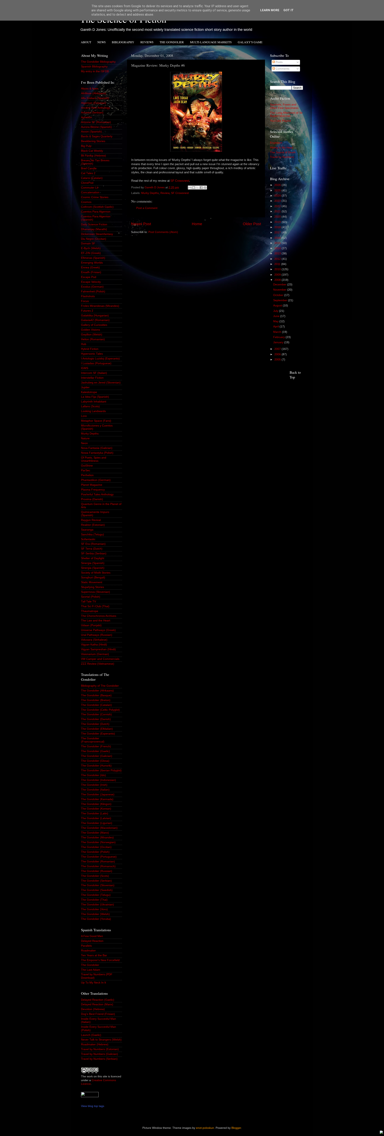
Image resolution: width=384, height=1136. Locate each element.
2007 (278, 348)
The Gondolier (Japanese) (97, 794)
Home (197, 224)
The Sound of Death (283, 152)
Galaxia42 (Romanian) (95, 320)
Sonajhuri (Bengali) (93, 577)
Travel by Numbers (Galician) (99, 1054)
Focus (85, 301)
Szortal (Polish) (90, 596)
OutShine (87, 465)
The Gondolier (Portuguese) (99, 856)
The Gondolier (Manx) (95, 832)
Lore (84, 415)
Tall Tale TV (88, 601)
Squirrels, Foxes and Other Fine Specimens (284, 106)
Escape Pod (88, 277)
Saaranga (87, 529)
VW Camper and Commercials (100, 658)
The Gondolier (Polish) (95, 851)
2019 (278, 222)
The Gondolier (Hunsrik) (96, 765)
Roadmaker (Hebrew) (94, 1044)
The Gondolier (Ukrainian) (97, 904)
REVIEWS (146, 42)
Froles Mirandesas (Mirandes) (100, 305)
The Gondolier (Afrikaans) (97, 690)
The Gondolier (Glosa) (95, 760)
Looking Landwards (93, 411)
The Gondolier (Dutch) (95, 724)
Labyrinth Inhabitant (93, 401)
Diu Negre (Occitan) (93, 238)
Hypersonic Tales (92, 353)
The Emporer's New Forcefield (100, 960)
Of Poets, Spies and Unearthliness (93, 459)
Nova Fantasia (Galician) (96, 448)
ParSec (85, 470)
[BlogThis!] (194, 188)
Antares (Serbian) (92, 112)
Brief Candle (89, 168)
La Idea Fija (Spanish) (95, 396)
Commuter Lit (89, 187)
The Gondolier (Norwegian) (98, 842)
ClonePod (87, 182)
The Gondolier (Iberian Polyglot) (101, 770)
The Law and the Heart (95, 620)
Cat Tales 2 (88, 173)
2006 (278, 354)
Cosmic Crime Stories (94, 197)
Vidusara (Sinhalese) (94, 639)
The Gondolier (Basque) (96, 695)
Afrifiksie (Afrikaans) (93, 93)
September (280, 300)
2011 (277, 264)
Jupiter (85, 387)
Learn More (269, 10)
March (277, 331)
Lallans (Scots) (90, 406)
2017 (278, 232)
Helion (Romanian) (93, 339)
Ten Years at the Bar (94, 955)
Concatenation (90, 192)
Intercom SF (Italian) (94, 372)
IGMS (84, 368)
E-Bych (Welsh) (91, 248)
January (278, 342)
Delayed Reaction (92, 940)
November (280, 289)
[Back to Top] (381, 1133)
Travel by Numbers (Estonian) (100, 1049)
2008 (278, 279)
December (280, 284)
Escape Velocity (91, 281)
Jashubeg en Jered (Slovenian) (101, 382)
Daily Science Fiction (94, 224)
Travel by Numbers (282, 157)
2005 (278, 359)
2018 (278, 227)
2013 (278, 253)
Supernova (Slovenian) (95, 591)
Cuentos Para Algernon (95, 211)
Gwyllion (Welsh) (91, 334)
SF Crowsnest (179, 180)
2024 (278, 195)
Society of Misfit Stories (95, 572)
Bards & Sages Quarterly (96, 136)
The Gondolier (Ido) (93, 775)
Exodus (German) (92, 286)
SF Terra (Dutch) (91, 548)
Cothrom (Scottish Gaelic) (97, 206)
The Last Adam (90, 969)
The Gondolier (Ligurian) (96, 823)
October (278, 295)
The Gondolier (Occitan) (96, 847)
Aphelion (86, 117)
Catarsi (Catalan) (92, 178)
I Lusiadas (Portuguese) (96, 363)
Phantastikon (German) (96, 480)
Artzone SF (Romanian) (96, 122)
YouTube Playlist (280, 120)
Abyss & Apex (89, 88)
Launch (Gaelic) (91, 1035)
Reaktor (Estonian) (93, 524)
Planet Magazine (91, 484)
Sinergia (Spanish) (92, 563)
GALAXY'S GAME (250, 42)
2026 (278, 185)
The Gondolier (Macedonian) (99, 827)
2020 (278, 216)
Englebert (276, 142)
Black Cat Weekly (92, 150)
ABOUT (86, 42)
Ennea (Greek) (90, 267)
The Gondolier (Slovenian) (97, 885)
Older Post (252, 224)
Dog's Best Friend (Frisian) (98, 1014)
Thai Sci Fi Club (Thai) (95, 606)
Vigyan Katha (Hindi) (94, 644)
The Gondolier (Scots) (95, 875)
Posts (279, 62)
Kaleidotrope (89, 392)
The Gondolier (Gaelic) (95, 751)
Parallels (86, 945)
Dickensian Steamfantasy (97, 234)
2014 (278, 248)
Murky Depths (150, 193)
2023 (278, 200)
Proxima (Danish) (92, 499)
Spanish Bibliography (94, 66)
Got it (288, 10)
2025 (278, 190)
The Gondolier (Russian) (96, 871)
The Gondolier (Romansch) (98, 866)
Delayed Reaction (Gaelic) (97, 999)
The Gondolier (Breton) (95, 700)
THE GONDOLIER (172, 42)
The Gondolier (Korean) (96, 808)
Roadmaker (88, 950)
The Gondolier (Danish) (96, 719)
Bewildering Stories (93, 141)
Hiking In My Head (281, 147)
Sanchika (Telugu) (92, 534)
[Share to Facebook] (201, 188)
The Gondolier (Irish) (94, 784)
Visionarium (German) (95, 654)
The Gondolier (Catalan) (96, 704)
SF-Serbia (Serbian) (93, 553)
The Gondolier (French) (96, 746)
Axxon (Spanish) (91, 131)
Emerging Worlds (92, 262)
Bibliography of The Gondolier (100, 685)
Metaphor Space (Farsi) (96, 420)
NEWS (101, 42)
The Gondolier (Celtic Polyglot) (100, 709)
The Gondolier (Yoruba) (96, 918)
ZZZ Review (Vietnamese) (97, 663)
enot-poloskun (205, 1127)
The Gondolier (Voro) (94, 909)
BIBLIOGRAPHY (123, 42)
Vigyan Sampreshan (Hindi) (98, 649)
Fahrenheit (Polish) (93, 291)
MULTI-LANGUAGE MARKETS (211, 42)
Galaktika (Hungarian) (95, 315)
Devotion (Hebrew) (93, 1009)
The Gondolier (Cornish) (96, 714)
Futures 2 (87, 310)
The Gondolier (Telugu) (96, 894)
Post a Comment (146, 208)
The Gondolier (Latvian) (96, 818)
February (279, 337)
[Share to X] (197, 188)
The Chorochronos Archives (98, 615)
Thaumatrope (89, 611)
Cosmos (86, 202)
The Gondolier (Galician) (96, 756)
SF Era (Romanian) (93, 543)
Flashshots (88, 296)
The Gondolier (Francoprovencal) (92, 740)
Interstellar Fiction (92, 377)
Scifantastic (88, 539)
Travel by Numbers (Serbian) (99, 1058)
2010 (278, 269)
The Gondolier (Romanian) (98, 861)
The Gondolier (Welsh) (95, 914)
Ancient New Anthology (95, 107)
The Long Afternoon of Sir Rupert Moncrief (286, 114)
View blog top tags (92, 1106)
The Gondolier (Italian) (95, 789)
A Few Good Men (92, 936)
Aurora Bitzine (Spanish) (96, 126)
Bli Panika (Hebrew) (93, 155)
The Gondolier (90, 964)
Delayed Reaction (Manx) (97, 1004)
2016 (278, 237)
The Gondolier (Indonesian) (98, 780)
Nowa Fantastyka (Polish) (97, 452)
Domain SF (88, 243)
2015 (278, 243)
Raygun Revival (91, 520)
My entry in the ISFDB (95, 71)
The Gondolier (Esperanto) (98, 733)
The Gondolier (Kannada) (97, 799)
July (276, 310)
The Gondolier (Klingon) (96, 804)
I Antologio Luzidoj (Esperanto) (100, 358)
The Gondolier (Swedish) (97, 890)
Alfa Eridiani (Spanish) (95, 98)
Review (164, 193)
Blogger (236, 1127)
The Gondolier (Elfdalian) (97, 728)
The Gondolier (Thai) (94, 899)
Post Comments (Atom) (163, 232)
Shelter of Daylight (92, 558)
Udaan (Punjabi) (91, 625)
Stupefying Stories (92, 587)
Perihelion (87, 475)
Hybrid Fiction (89, 348)
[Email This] (190, 188)
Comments (282, 68)
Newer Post (141, 224)
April (276, 326)
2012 (278, 258)
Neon (84, 443)
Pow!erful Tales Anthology (97, 494)
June (276, 316)
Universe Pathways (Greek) (98, 630)
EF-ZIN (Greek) (91, 253)
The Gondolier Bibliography (98, 61)
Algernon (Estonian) (93, 102)
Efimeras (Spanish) (93, 257)
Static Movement (91, 582)
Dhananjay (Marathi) (94, 229)
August (278, 305)
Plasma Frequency (93, 489)
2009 (278, 274)
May (276, 321)
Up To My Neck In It (93, 982)
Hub (83, 344)
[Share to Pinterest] (205, 188)
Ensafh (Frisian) (91, 272)
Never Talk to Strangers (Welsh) (101, 1039)
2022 (278, 206)
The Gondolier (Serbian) (96, 880)
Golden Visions (90, 329)
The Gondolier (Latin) (94, 813)
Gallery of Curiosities (94, 324)
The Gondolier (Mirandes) (97, 837)
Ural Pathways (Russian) (96, 634)
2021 (278, 211)
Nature (85, 438)
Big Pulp (86, 146)
